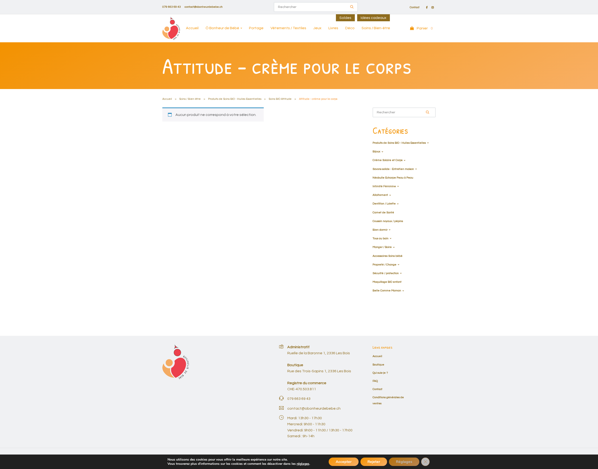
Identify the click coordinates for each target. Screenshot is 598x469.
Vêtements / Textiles (288, 28)
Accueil (192, 28)
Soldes (345, 18)
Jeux (317, 28)
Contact (415, 7)
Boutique (378, 364)
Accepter (344, 461)
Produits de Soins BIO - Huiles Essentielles (234, 98)
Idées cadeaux (373, 18)
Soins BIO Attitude (280, 98)
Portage (256, 28)
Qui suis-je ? (380, 372)
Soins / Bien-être (376, 28)
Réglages (404, 461)
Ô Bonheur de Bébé (222, 28)
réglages (303, 464)
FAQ (375, 381)
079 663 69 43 (171, 6)
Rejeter (373, 461)
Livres (333, 28)
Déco (350, 28)
